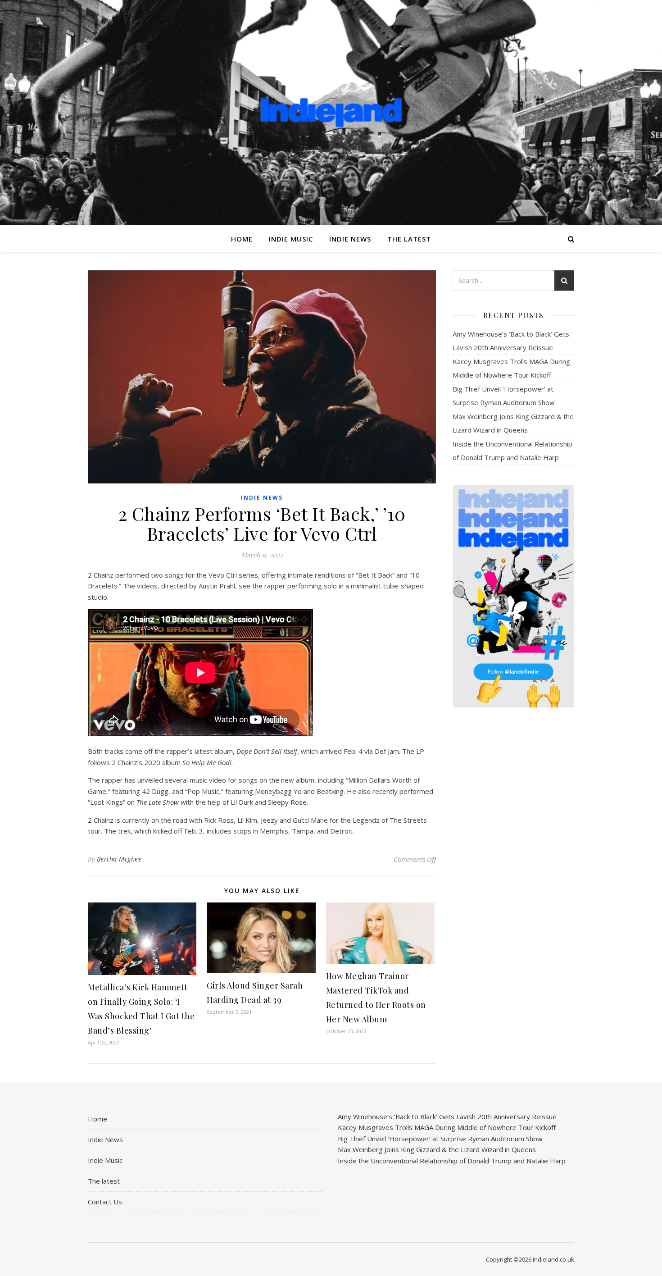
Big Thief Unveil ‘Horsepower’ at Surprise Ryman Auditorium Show (440, 1138)
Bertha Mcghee (119, 859)
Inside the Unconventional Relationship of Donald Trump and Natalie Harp (452, 1160)
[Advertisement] (513, 856)
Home (242, 238)
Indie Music (291, 238)
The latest (409, 238)
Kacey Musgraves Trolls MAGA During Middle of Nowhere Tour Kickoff (447, 1127)
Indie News (350, 238)
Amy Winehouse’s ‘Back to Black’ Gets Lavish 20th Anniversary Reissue (447, 1116)
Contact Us (105, 1201)
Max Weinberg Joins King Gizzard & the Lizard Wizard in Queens (437, 1149)
